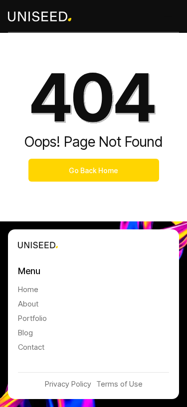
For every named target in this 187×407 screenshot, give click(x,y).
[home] (39, 15)
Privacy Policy (68, 384)
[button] (168, 16)
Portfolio (32, 318)
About (28, 303)
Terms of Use (119, 384)
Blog (25, 332)
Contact (31, 347)
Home (28, 289)
